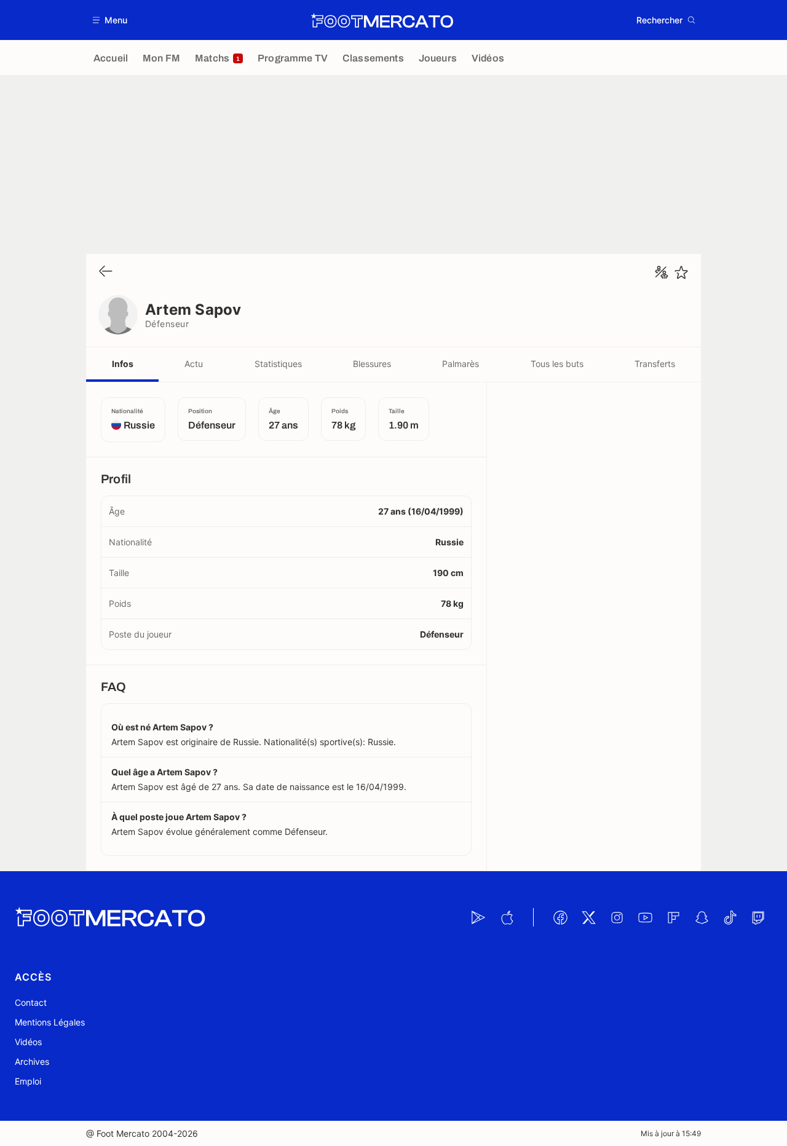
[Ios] (506, 917)
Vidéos (28, 1042)
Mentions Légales (50, 1022)
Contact (31, 1002)
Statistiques (278, 363)
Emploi (28, 1081)
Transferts (655, 363)
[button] (110, 20)
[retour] (105, 272)
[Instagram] (616, 917)
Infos (122, 363)
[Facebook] (560, 917)
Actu (193, 363)
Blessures (372, 363)
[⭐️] (681, 272)
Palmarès (460, 363)
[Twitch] (758, 917)
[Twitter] (588, 917)
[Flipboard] (673, 917)
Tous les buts (557, 363)
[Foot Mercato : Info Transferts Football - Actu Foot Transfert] (381, 20)
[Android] (478, 917)
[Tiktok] (730, 917)
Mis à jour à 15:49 (671, 1133)
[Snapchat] (701, 917)
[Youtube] (645, 917)
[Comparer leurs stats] (661, 272)
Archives (32, 1061)
